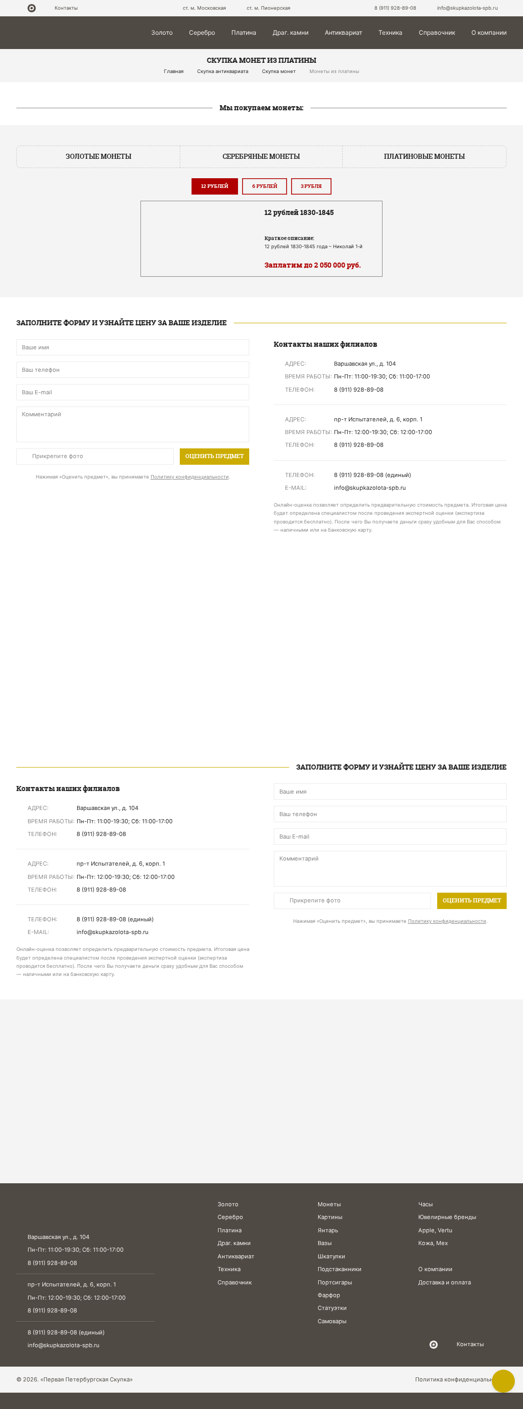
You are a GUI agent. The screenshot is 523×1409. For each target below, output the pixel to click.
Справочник (437, 32)
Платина (243, 32)
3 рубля (311, 186)
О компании (489, 32)
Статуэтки (332, 1307)
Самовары (332, 1321)
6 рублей (264, 186)
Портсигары (335, 1282)
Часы (425, 1204)
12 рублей (214, 186)
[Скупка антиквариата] (429, 698)
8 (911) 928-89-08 (396, 8)
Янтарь (328, 1230)
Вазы (324, 1243)
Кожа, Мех (433, 1243)
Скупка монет (279, 71)
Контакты (66, 8)
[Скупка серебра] (261, 598)
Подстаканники (340, 1269)
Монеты (329, 1204)
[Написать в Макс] (32, 8)
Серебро (202, 32)
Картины (330, 1217)
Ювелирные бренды (447, 1217)
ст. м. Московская (203, 8)
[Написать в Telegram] (19, 8)
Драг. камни (290, 32)
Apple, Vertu (435, 1230)
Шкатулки (331, 1256)
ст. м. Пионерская (267, 8)
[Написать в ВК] (43, 8)
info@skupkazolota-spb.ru (64, 1345)
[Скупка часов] (261, 698)
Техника (390, 32)
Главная (173, 71)
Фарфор (329, 1295)
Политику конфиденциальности (190, 477)
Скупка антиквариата (222, 71)
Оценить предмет (214, 456)
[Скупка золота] (94, 598)
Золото (162, 32)
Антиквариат (343, 32)
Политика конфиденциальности (461, 1379)
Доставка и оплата (444, 1282)
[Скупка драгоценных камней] (94, 698)
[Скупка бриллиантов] (429, 598)
